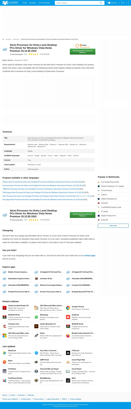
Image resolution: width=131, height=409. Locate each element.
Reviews (32, 3)
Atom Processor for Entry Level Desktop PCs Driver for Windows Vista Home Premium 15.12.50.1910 (33, 48)
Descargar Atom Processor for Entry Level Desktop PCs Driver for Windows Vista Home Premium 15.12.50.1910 (43, 199)
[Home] (3, 39)
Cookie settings (75, 399)
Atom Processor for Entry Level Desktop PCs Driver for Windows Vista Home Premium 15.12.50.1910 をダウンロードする (46, 196)
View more (113, 225)
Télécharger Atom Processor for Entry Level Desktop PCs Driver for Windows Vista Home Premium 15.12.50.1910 (43, 192)
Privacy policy (39, 399)
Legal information (53, 399)
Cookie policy (26, 399)
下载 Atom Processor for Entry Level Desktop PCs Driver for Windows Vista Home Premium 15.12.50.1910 (41, 189)
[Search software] (101, 3)
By (16, 54)
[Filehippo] (10, 3)
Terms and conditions (10, 399)
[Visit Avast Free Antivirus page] (82, 46)
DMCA (64, 399)
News (25, 3)
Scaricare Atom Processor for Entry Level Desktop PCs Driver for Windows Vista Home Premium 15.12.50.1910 (42, 185)
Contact (12, 395)
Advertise (21, 395)
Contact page (89, 256)
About (4, 395)
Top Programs (44, 3)
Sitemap (31, 395)
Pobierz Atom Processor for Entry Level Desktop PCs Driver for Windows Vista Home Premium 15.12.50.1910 (42, 182)
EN (123, 3)
